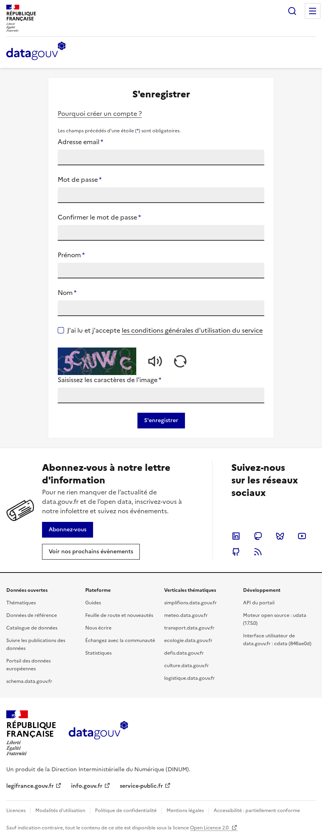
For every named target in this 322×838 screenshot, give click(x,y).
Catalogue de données (31, 627)
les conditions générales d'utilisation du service (192, 330)
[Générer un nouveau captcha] (180, 361)
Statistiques (98, 653)
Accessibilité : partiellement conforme (257, 810)
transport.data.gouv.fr (189, 627)
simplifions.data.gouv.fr (190, 602)
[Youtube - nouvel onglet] (302, 536)
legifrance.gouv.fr (30, 786)
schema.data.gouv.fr (29, 681)
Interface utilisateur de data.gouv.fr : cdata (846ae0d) (277, 639)
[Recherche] (292, 11)
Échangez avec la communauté (120, 640)
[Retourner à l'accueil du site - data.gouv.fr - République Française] (98, 733)
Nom (67, 292)
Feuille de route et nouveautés (119, 615)
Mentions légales (185, 810)
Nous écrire (98, 627)
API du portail (258, 602)
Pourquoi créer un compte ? (100, 113)
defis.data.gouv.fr (184, 653)
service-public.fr (141, 786)
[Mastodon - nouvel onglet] (258, 536)
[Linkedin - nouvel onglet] (236, 536)
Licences (16, 810)
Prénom (71, 255)
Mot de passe (80, 179)
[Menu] (312, 11)
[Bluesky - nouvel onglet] (280, 536)
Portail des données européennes (28, 664)
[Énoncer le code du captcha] (155, 361)
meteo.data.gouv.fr (186, 615)
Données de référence (31, 615)
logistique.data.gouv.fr (189, 678)
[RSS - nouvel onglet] (258, 552)
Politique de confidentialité (126, 810)
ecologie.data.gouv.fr (188, 640)
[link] (67, 530)
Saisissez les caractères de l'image (109, 379)
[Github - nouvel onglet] (236, 552)
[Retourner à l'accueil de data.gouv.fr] (36, 51)
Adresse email (80, 141)
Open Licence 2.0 (210, 827)
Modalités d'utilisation (60, 810)
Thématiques (21, 602)
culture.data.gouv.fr (186, 665)
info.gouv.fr (86, 786)
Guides (93, 602)
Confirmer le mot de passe (99, 217)
